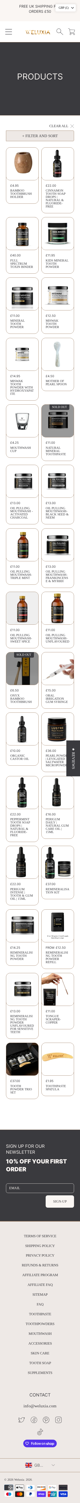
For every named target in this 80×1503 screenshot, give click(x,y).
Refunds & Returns (40, 1265)
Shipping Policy (40, 1246)
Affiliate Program (40, 1275)
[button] (8, 31)
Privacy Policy (40, 1255)
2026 (29, 1479)
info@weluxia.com (40, 1406)
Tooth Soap (40, 1363)
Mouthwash (40, 1334)
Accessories (40, 1343)
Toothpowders (40, 1324)
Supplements (40, 1373)
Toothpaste (40, 1314)
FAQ (40, 1304)
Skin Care (40, 1353)
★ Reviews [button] (73, 758)
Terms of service (40, 1236)
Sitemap (40, 1295)
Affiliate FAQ (40, 1285)
